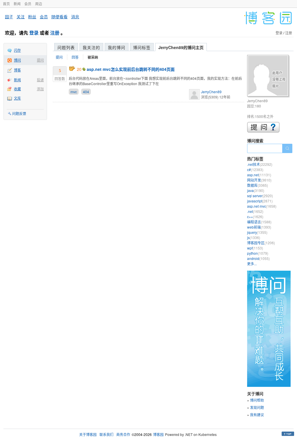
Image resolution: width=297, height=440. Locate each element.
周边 (38, 3)
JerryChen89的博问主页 (181, 47)
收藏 (17, 88)
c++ (255, 216)
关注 (21, 16)
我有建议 (257, 414)
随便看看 (59, 16)
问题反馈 (19, 113)
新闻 (17, 3)
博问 (17, 60)
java (255, 190)
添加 (40, 88)
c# (255, 169)
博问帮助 (257, 400)
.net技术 (259, 164)
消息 (75, 16)
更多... (252, 263)
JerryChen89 (211, 91)
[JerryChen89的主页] (268, 76)
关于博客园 (88, 434)
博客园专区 (261, 242)
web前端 (259, 227)
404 (86, 91)
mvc (73, 91)
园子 (9, 16)
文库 (17, 98)
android (258, 258)
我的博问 (116, 47)
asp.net (259, 174)
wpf (255, 247)
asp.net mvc (261, 206)
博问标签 (142, 47)
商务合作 (123, 434)
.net (255, 211)
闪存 (17, 50)
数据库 (257, 185)
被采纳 (93, 57)
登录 (34, 32)
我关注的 (91, 47)
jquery (257, 232)
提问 (40, 60)
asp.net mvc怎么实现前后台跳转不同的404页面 (131, 69)
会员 (27, 3)
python (257, 253)
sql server (260, 195)
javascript (260, 200)
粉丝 (32, 16)
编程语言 (259, 221)
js (253, 237)
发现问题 (257, 407)
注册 (54, 32)
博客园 (158, 434)
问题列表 (66, 47)
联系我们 (106, 434)
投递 (40, 79)
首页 (6, 3)
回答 (75, 57)
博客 (17, 69)
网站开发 (259, 179)
